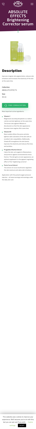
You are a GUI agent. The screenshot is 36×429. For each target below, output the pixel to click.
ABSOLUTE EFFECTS (9, 90)
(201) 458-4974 (3, 4)
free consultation (17, 105)
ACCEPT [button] (22, 425)
